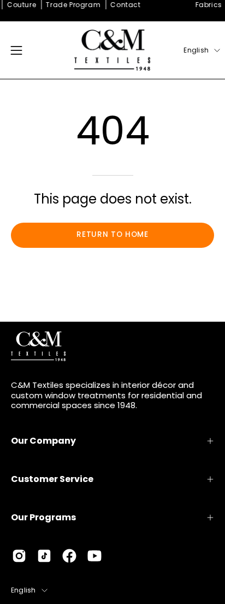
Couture (19, 4)
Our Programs (43, 517)
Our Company (43, 440)
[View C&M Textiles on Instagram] (19, 556)
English (196, 50)
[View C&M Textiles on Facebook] (69, 556)
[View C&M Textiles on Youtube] (94, 556)
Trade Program (71, 4)
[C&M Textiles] (112, 50)
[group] (112, 5)
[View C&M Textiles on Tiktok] (44, 556)
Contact (124, 4)
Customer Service (52, 479)
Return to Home (112, 234)
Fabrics (206, 4)
